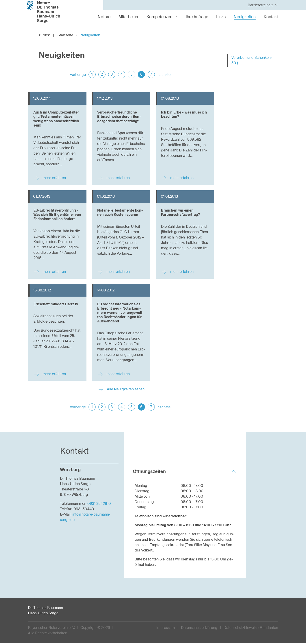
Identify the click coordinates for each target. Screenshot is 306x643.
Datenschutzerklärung (199, 627)
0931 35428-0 (99, 503)
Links (221, 17)
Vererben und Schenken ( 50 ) (251, 60)
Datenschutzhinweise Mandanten (251, 627)
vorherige (78, 74)
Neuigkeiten (245, 17)
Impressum (165, 627)
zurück (46, 35)
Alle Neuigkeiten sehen (125, 389)
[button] (185, 471)
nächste (163, 74)
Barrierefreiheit (260, 5)
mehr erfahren (54, 177)
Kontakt (271, 17)
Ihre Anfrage (197, 17)
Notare (104, 17)
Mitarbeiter (128, 17)
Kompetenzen (159, 17)
